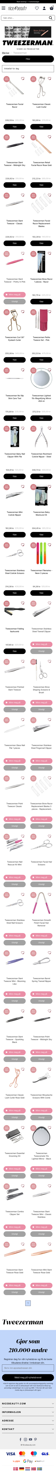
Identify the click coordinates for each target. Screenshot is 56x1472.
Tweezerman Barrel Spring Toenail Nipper (41, 979)
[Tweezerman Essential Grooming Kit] (15, 1135)
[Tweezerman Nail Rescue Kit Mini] (15, 844)
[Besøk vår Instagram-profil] (25, 1440)
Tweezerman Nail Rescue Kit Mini (14, 863)
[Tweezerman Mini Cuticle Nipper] (15, 494)
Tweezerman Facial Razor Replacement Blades (41, 223)
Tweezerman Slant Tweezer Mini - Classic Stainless (41, 1214)
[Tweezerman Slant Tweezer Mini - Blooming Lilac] (15, 961)
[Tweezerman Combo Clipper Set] (15, 1194)
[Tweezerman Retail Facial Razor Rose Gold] (41, 145)
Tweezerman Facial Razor (14, 105)
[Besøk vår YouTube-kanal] (30, 1440)
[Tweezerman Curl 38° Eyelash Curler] (15, 319)
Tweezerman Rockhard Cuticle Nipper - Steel (41, 455)
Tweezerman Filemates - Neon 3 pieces (41, 571)
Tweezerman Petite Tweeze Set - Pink (41, 338)
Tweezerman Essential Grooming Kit (14, 1154)
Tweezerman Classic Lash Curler (41, 105)
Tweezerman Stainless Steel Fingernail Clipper (41, 746)
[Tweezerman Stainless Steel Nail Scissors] (15, 902)
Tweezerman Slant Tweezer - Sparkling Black (15, 1039)
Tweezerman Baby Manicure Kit (41, 513)
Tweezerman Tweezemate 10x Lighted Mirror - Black (41, 1156)
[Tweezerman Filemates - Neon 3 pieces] (41, 553)
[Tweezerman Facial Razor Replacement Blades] (41, 203)
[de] (22, 1468)
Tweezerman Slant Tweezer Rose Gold (14, 1271)
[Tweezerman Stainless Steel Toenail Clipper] (41, 611)
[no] (34, 1468)
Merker (5, 52)
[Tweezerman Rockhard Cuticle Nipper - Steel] (41, 436)
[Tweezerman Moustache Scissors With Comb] (41, 1077)
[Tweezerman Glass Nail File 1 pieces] (15, 727)
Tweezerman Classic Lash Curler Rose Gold (14, 1096)
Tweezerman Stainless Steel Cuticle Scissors (15, 571)
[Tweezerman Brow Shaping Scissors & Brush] (41, 669)
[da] (16, 1468)
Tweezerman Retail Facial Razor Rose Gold (41, 163)
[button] (28, 68)
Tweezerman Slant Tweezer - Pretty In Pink (14, 280)
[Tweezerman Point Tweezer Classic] (15, 786)
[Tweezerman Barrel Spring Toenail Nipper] (41, 961)
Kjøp (15, 126)
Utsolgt (15, 301)
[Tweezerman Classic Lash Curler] (41, 86)
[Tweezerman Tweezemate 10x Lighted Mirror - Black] (41, 1135)
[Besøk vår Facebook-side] (20, 1440)
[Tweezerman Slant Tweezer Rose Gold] (15, 1252)
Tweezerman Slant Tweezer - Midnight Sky (14, 163)
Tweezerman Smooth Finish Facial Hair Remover (41, 923)
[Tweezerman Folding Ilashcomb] (15, 611)
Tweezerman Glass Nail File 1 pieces (14, 746)
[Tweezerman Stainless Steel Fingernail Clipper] (41, 727)
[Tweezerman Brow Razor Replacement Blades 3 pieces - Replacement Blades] (41, 786)
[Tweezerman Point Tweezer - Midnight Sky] (41, 1019)
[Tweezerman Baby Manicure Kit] (41, 494)
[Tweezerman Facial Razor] (15, 86)
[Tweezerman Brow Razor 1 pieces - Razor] (41, 261)
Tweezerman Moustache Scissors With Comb (41, 1096)
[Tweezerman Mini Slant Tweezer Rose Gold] (41, 1252)
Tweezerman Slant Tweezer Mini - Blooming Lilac (15, 981)
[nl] (28, 1468)
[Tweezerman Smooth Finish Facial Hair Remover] (41, 902)
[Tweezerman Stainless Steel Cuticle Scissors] (15, 553)
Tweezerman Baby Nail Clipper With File (14, 455)
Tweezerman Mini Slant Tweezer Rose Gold (41, 1271)
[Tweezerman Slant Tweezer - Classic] (15, 203)
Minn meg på (14, 294)
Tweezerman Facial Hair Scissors (41, 863)
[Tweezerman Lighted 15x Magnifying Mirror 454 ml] (41, 378)
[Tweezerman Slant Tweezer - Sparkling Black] (15, 1019)
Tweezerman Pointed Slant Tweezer (14, 688)
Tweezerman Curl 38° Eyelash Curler (14, 338)
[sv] (40, 1468)
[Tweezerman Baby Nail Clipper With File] (15, 436)
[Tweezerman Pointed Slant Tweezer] (15, 669)
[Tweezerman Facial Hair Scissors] (41, 844)
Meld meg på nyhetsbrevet (28, 1377)
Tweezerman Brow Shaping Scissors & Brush (41, 690)
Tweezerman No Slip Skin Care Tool (15, 396)
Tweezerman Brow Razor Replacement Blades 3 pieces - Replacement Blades (41, 806)
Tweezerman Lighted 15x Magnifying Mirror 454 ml (41, 398)
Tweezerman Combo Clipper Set (14, 1212)
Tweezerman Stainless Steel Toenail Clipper (41, 630)
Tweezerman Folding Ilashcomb (14, 630)
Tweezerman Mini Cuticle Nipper (14, 513)
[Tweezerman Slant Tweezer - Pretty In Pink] (15, 261)
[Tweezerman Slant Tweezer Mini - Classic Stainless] (41, 1194)
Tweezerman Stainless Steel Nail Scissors (15, 921)
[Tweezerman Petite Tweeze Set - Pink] (41, 319)
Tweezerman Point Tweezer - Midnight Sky (41, 1038)
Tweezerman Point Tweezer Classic (14, 804)
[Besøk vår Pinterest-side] (35, 1440)
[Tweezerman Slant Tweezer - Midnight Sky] (15, 145)
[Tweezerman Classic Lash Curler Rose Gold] (15, 1077)
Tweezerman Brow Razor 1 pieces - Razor (41, 280)
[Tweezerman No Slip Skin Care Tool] (15, 378)
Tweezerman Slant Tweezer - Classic (14, 222)
